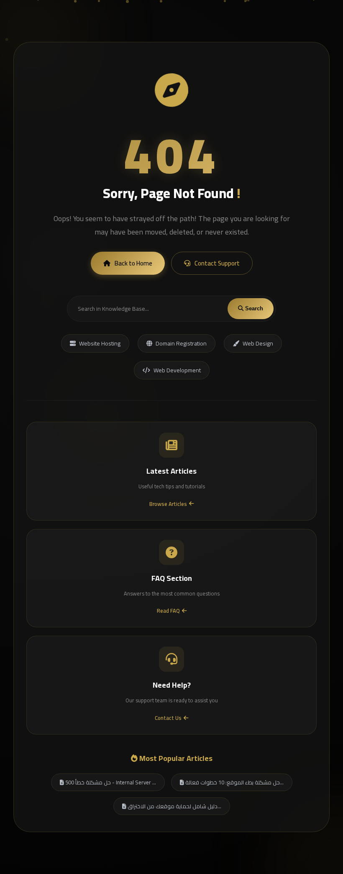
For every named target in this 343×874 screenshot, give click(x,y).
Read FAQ (168, 611)
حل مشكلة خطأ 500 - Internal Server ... (110, 782)
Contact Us (168, 718)
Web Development (177, 370)
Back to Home (133, 263)
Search (253, 308)
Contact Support (217, 263)
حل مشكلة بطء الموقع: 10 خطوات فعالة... (234, 782)
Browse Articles (168, 504)
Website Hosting (99, 343)
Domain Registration (181, 343)
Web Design (258, 343)
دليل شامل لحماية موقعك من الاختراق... (173, 806)
